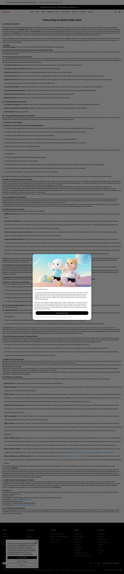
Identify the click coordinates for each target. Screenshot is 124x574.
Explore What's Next (62, 313)
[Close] (88, 256)
